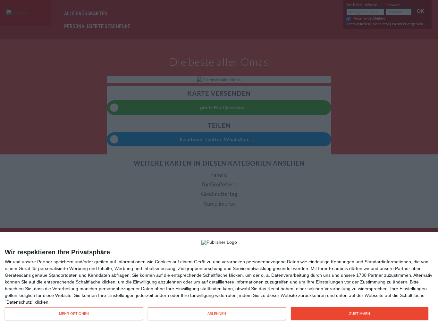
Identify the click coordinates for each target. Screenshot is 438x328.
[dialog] (219, 280)
